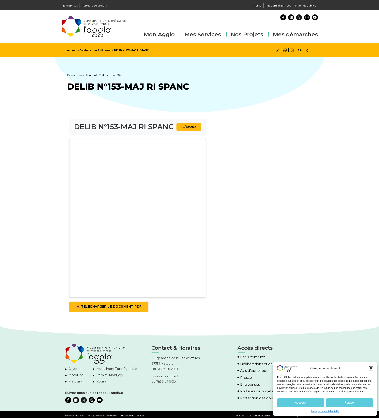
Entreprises (70, 5)
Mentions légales (74, 415)
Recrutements (252, 357)
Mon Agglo (159, 34)
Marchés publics (305, 5)
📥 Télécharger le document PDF (109, 306)
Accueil (72, 50)
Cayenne (75, 369)
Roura (101, 381)
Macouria (75, 375)
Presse (257, 5)
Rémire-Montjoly (109, 375)
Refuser (349, 402)
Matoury (75, 381)
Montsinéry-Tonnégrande (116, 369)
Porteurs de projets (94, 5)
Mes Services (202, 34)
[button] (371, 368)
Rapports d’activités (278, 5)
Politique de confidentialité (325, 411)
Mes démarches (295, 34)
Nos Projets (247, 34)
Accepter (301, 402)
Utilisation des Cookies (131, 415)
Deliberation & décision (96, 50)
